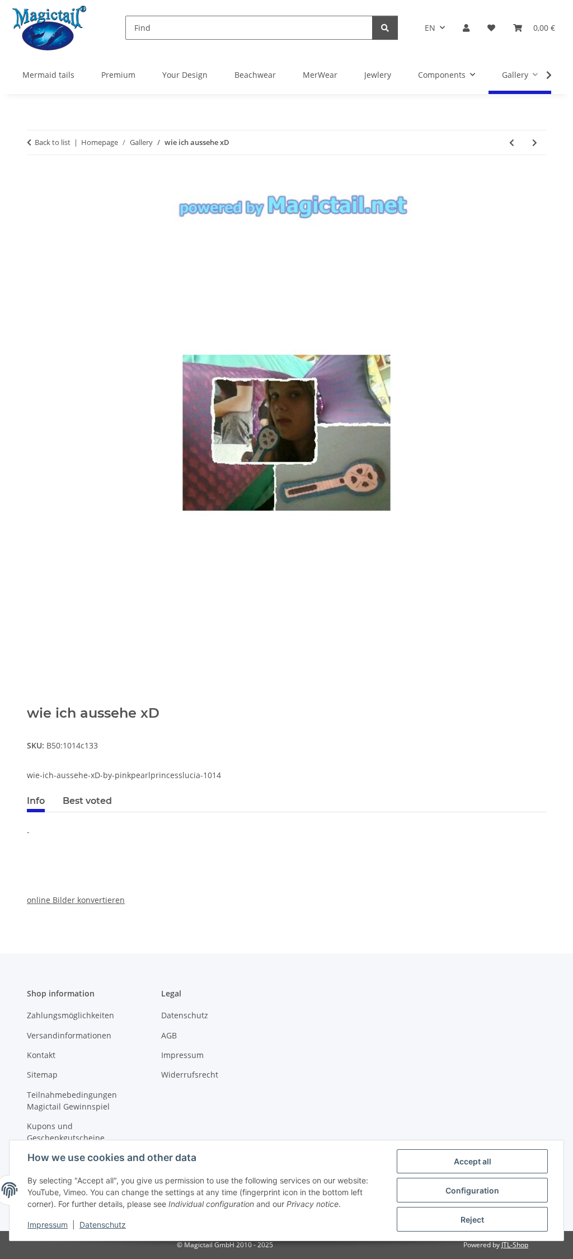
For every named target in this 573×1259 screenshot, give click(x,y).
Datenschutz (102, 1224)
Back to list (53, 142)
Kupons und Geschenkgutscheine (66, 1132)
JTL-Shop (514, 1244)
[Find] (385, 28)
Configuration (472, 1190)
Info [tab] (36, 800)
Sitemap (42, 1074)
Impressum (47, 1224)
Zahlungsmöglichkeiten (70, 1015)
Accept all (472, 1161)
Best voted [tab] (87, 800)
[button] (466, 27)
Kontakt (41, 1055)
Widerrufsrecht (189, 1074)
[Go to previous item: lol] (511, 142)
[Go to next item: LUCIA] (534, 142)
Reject (472, 1219)
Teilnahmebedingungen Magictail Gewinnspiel (72, 1100)
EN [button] (430, 27)
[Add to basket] (36, 699)
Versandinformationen (69, 1035)
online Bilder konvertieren (76, 900)
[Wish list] (491, 27)
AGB (169, 1035)
